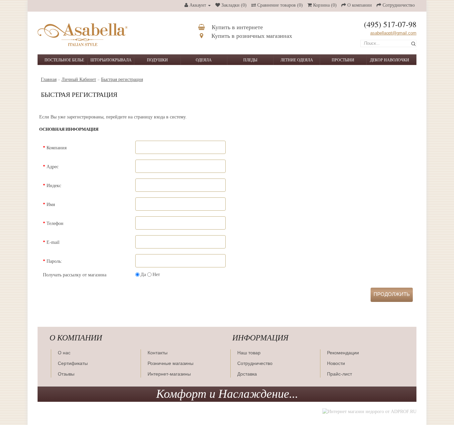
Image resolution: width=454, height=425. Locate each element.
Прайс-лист (339, 374)
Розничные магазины (170, 363)
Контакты (158, 352)
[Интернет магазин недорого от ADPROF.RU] (369, 411)
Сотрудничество (255, 363)
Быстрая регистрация (122, 79)
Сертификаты (73, 363)
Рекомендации (343, 352)
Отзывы (66, 374)
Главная (49, 79)
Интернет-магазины (169, 374)
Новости (336, 363)
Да (143, 274)
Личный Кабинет (78, 79)
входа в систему (169, 116)
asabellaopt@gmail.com (393, 33)
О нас (64, 352)
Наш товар (249, 352)
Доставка (247, 374)
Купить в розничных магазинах (251, 36)
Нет (156, 274)
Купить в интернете (236, 27)
